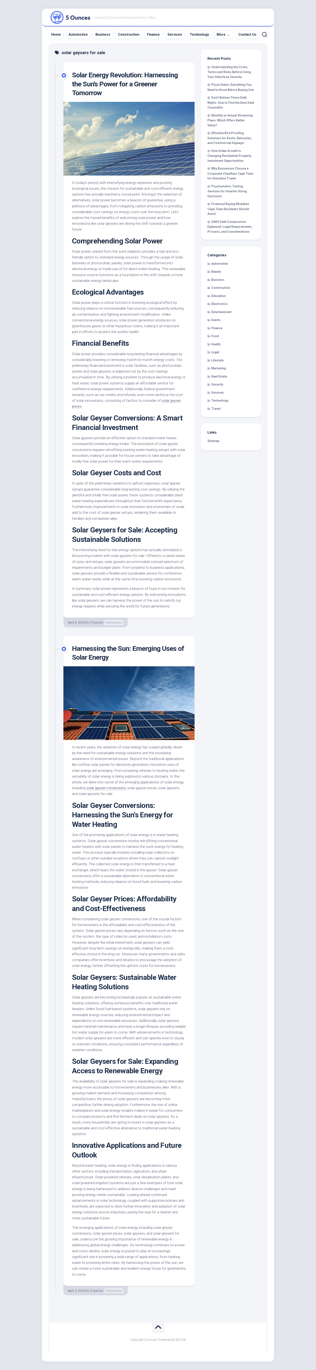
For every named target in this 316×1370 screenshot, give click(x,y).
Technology (199, 34)
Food (215, 336)
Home (56, 34)
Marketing (218, 368)
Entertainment (221, 312)
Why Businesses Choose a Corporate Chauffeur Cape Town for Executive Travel (230, 173)
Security (217, 384)
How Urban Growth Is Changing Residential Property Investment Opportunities (229, 155)
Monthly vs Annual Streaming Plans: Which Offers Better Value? (230, 120)
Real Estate (219, 376)
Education (218, 296)
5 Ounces (96, 622)
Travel (216, 408)
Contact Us (247, 34)
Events (216, 320)
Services (174, 34)
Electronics (113, 622)
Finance (153, 34)
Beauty (216, 271)
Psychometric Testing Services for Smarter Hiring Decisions (227, 191)
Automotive (78, 34)
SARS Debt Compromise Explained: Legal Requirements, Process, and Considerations (229, 226)
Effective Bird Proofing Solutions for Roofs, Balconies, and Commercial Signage (229, 138)
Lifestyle (217, 360)
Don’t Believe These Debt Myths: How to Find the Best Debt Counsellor (230, 102)
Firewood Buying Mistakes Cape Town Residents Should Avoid (228, 209)
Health (216, 344)
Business (102, 34)
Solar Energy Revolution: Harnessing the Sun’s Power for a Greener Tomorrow (125, 84)
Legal (215, 352)
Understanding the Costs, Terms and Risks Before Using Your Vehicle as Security (229, 72)
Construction (128, 34)
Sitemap (213, 441)
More (221, 34)
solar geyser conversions (106, 788)
